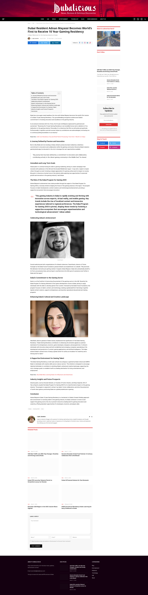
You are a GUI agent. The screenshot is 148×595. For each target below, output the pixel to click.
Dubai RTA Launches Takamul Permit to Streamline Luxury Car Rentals (40, 481)
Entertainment (63, 19)
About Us (103, 19)
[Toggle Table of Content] (58, 93)
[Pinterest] (22, 108)
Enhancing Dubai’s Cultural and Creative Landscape (45, 105)
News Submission (92, 19)
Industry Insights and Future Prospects (42, 109)
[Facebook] (22, 96)
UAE (48, 19)
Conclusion (34, 111)
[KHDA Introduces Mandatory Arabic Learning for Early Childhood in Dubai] (77, 493)
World (54, 19)
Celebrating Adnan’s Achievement (40, 101)
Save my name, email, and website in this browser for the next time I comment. (51, 541)
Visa (42, 409)
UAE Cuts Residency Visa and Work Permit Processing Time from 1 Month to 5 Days (61, 137)
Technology (74, 19)
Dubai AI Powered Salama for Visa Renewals (75, 480)
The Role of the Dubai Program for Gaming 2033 (44, 99)
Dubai (30, 409)
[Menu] (3, 19)
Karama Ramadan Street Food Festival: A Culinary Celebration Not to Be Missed (77, 454)
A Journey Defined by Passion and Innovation (43, 95)
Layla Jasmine (35, 38)
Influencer (94, 570)
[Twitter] (22, 100)
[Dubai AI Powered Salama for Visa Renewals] (77, 467)
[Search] (145, 19)
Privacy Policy (109, 130)
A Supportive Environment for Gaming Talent (43, 107)
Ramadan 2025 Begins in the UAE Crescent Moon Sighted (43, 507)
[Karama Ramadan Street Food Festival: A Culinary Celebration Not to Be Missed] (77, 441)
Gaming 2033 (36, 409)
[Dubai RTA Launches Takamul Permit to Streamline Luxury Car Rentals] (43, 467)
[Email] (22, 112)
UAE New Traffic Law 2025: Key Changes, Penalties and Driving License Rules (43, 454)
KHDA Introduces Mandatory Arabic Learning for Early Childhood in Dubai (76, 507)
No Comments (59, 38)
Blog (82, 19)
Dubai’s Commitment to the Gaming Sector (43, 103)
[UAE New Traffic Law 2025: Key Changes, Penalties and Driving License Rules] (43, 441)
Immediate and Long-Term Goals (40, 97)
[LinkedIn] (22, 104)
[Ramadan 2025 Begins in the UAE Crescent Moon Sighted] (43, 493)
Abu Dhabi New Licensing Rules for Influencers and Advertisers (55, 374)
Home (42, 19)
